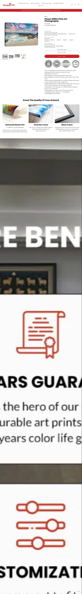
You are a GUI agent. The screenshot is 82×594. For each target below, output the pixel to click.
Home (46, 16)
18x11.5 (52, 39)
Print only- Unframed (51, 33)
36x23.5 (71, 39)
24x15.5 (59, 39)
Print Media (48, 43)
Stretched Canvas (62, 33)
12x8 (47, 39)
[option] (41, 10)
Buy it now (62, 56)
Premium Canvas (50, 46)
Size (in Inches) (49, 37)
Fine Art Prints (35, 3)
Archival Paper (59, 46)
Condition (48, 31)
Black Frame (72, 33)
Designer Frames (58, 3)
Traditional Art (47, 3)
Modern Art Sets (23, 3)
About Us (41, 5)
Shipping (52, 25)
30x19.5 (65, 39)
